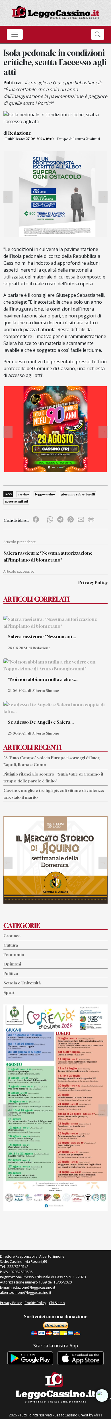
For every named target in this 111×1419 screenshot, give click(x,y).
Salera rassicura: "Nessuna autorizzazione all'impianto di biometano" (47, 556)
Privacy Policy (93, 582)
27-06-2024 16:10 (40, 139)
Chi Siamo (57, 1302)
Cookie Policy (35, 1302)
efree (98, 1415)
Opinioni (12, 963)
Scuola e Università (22, 982)
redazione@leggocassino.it (33, 1287)
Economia (13, 954)
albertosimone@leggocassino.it (25, 1292)
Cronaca (11, 935)
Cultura (10, 945)
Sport (9, 992)
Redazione (19, 133)
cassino (23, 494)
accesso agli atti (16, 501)
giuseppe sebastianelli (78, 494)
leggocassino (45, 494)
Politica (10, 973)
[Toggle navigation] (15, 34)
